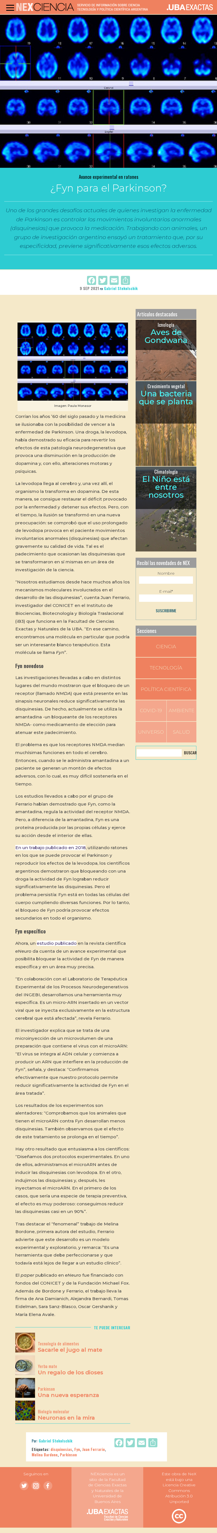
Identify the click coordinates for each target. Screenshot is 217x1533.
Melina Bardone (45, 1454)
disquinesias (61, 1449)
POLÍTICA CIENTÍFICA (166, 689)
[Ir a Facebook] (47, 1485)
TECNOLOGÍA (166, 668)
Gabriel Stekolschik (121, 288)
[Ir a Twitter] (24, 1485)
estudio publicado (57, 943)
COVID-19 (151, 710)
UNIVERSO (151, 732)
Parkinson (68, 1454)
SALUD (181, 732)
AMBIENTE (181, 710)
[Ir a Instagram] (35, 1485)
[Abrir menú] (10, 7)
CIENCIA (166, 646)
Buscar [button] (189, 752)
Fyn (77, 1449)
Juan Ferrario (93, 1449)
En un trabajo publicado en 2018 (50, 847)
